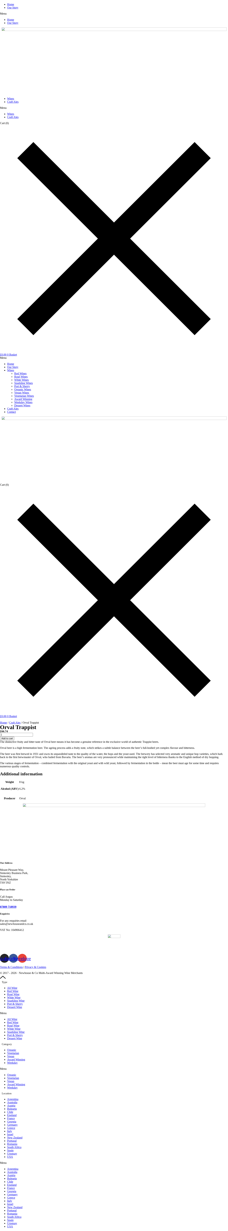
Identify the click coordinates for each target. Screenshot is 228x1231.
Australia (12, 1102)
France (11, 1118)
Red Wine (12, 991)
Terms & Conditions (11, 967)
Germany (12, 1124)
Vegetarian (13, 1053)
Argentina (12, 1099)
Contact (11, 411)
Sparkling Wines (23, 383)
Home (10, 4)
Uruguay (12, 1153)
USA (10, 1156)
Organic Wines (22, 389)
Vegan (10, 1056)
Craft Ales (13, 101)
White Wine (13, 997)
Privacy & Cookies (35, 967)
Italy (9, 1131)
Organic (11, 1049)
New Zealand (14, 1137)
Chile (10, 1111)
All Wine (12, 987)
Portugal (12, 1140)
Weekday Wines (23, 402)
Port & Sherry (22, 386)
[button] (114, 13)
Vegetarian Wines (24, 395)
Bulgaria (12, 1108)
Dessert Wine (14, 1007)
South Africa (14, 1147)
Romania (12, 1143)
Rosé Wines (21, 376)
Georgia (11, 1121)
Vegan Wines (21, 392)
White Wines (21, 379)
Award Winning (23, 399)
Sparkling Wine (16, 1000)
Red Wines (20, 373)
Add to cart (7, 738)
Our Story (12, 7)
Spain (10, 1150)
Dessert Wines (22, 405)
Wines (10, 98)
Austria (11, 1105)
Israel (10, 1134)
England (12, 1115)
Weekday (12, 1062)
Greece (11, 1127)
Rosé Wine (13, 994)
